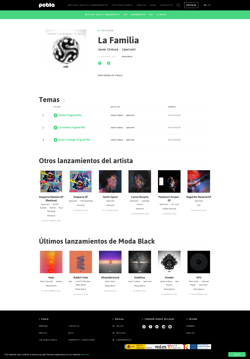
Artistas (121, 333)
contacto (73, 326)
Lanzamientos (124, 340)
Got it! (237, 354)
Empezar (191, 5)
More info (85, 355)
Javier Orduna (108, 49)
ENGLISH (190, 333)
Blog (71, 333)
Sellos (120, 326)
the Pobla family (48, 340)
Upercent (129, 49)
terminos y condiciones (81, 340)
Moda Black (127, 56)
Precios (43, 333)
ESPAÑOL (190, 326)
